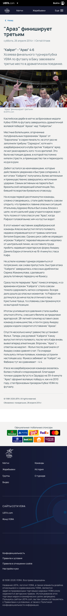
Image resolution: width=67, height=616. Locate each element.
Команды (39, 462)
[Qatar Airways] (50, 439)
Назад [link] (10, 20)
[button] (58, 10)
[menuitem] (21, 10)
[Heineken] (12, 433)
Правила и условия (12, 558)
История (39, 469)
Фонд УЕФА (8, 519)
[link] (19, 10)
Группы (6, 475)
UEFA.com (7, 512)
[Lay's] (34, 433)
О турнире (40, 475)
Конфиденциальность (13, 553)
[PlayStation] (23, 433)
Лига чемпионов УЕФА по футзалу (7, 10)
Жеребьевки (8, 469)
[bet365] (28, 439)
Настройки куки (10, 568)
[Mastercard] (55, 433)
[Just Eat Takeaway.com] (39, 439)
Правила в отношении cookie (17, 563)
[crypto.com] (17, 439)
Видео (5, 482)
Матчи (5, 462)
